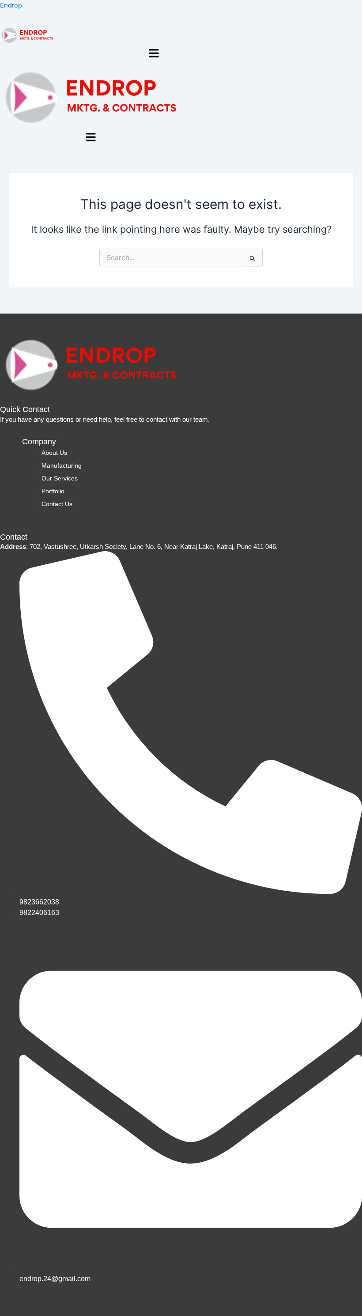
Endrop (11, 5)
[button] (153, 54)
